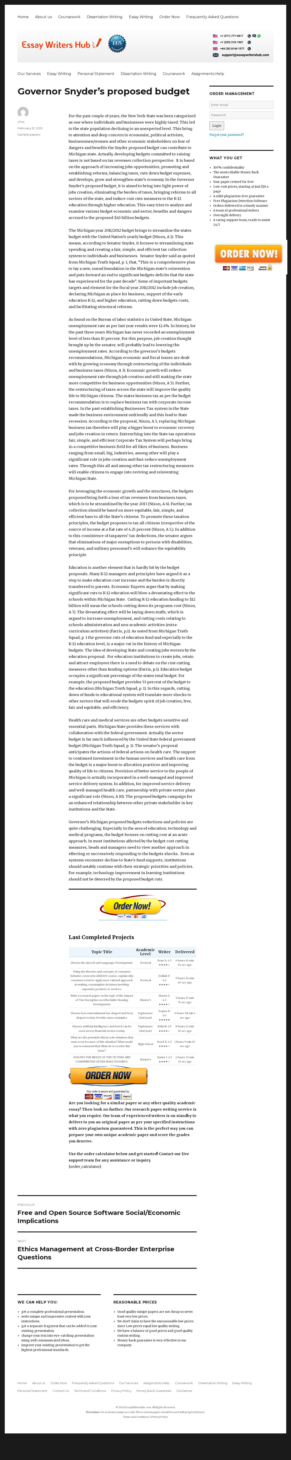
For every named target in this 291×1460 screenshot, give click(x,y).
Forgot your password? (226, 135)
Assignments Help (207, 74)
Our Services (29, 74)
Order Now (169, 17)
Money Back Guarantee (153, 1391)
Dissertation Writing (105, 17)
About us (43, 17)
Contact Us (61, 1391)
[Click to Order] (133, 1082)
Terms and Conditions (90, 1391)
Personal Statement (96, 74)
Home (23, 17)
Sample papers (29, 134)
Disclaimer (184, 1391)
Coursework (69, 17)
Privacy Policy (121, 1391)
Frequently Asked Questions (212, 17)
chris (21, 122)
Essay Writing (141, 17)
